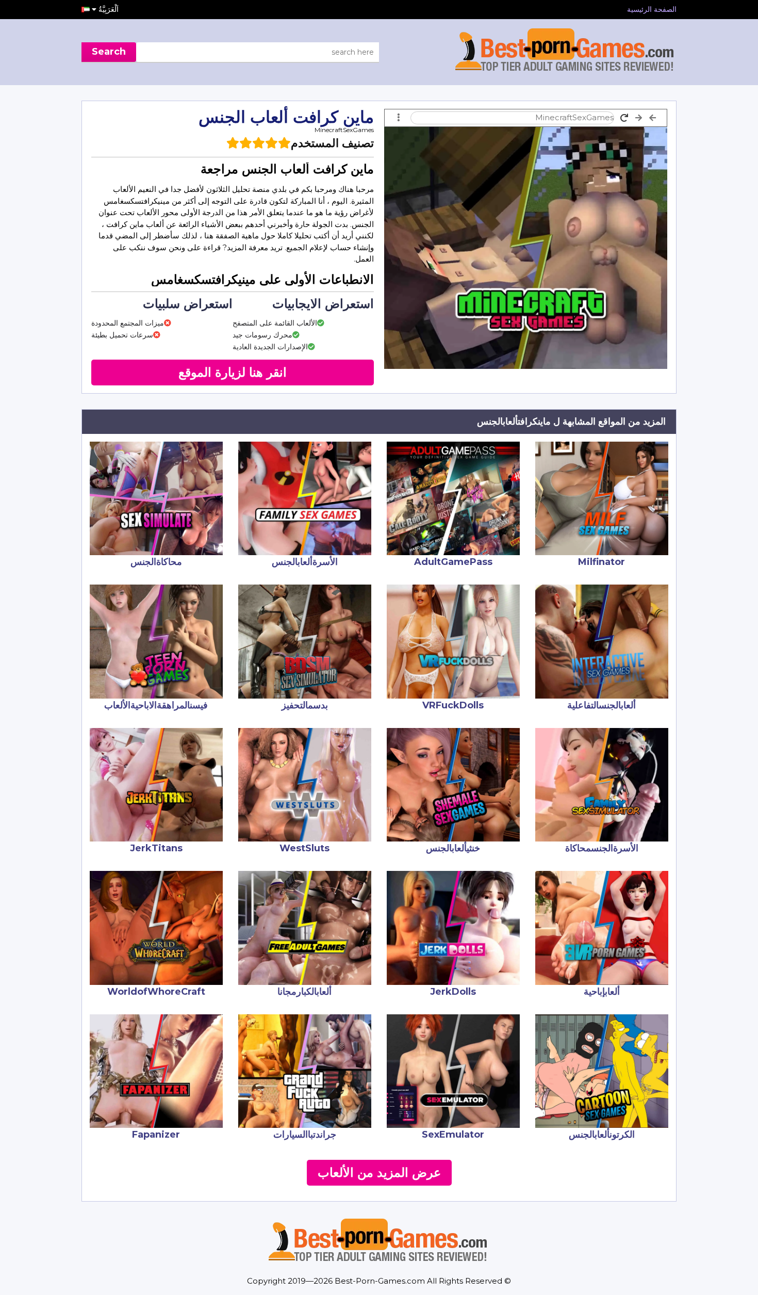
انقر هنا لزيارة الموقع (232, 372)
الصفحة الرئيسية (652, 9)
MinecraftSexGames (344, 130)
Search (109, 51)
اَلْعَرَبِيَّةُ (107, 9)
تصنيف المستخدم (332, 143)
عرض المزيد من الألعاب (379, 1172)
